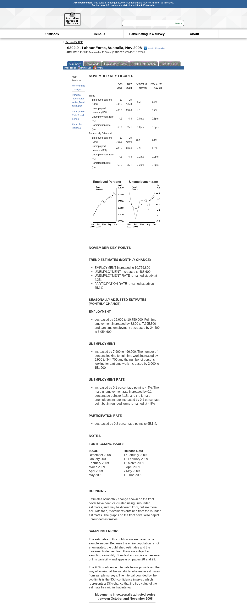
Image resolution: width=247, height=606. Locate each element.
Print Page (86, 68)
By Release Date (74, 42)
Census (99, 34)
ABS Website (148, 5)
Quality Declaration (156, 48)
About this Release (77, 126)
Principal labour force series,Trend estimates (78, 101)
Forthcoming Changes (78, 87)
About (194, 34)
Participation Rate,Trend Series (78, 115)
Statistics (52, 34)
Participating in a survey (147, 34)
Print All (99, 68)
